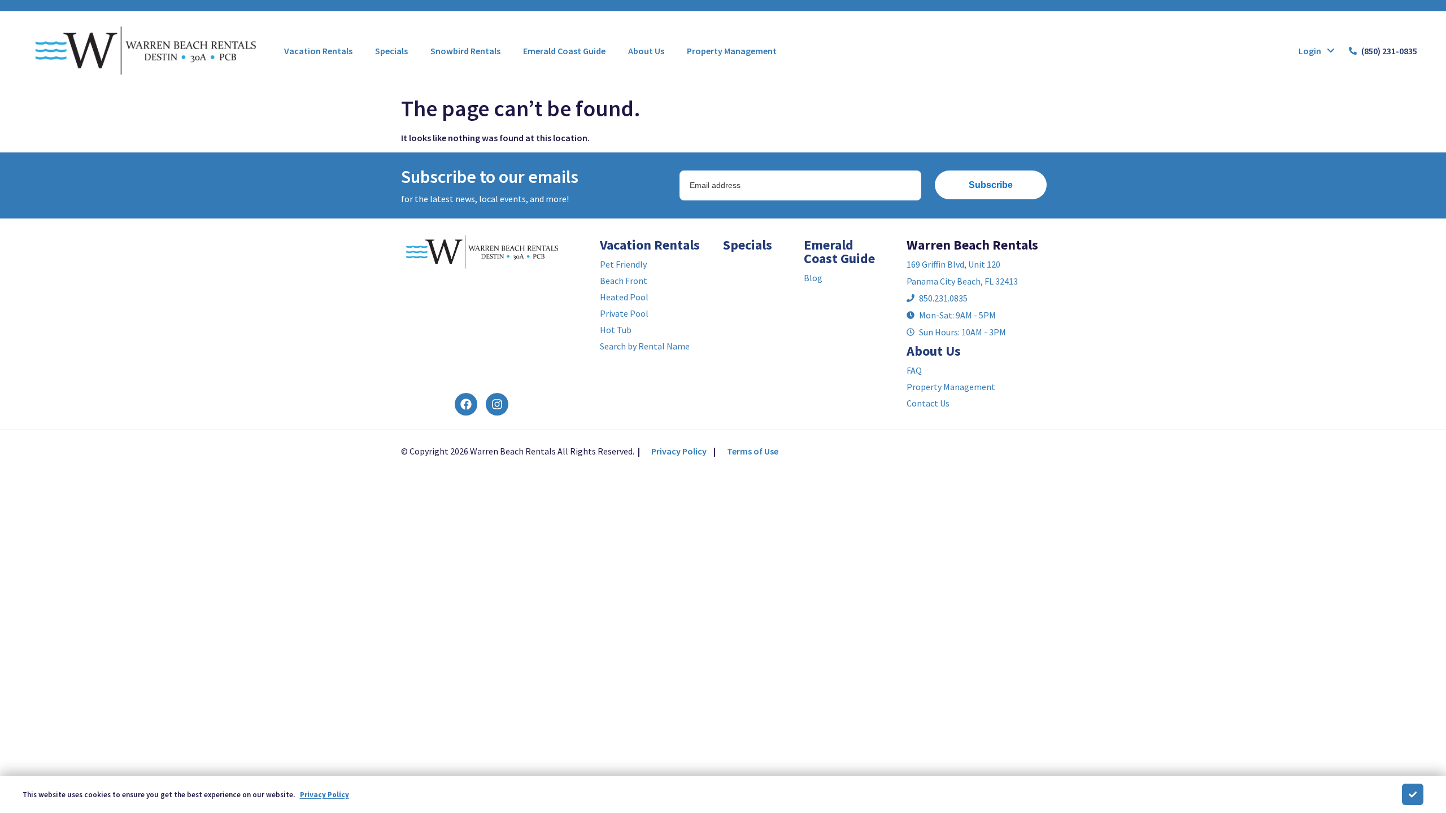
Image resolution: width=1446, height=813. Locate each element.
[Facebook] (466, 404)
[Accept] (1412, 794)
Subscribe (991, 185)
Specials (747, 244)
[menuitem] (318, 51)
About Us (934, 351)
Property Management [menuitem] (732, 50)
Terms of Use (752, 451)
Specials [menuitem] (391, 50)
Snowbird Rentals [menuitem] (465, 50)
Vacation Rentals (650, 244)
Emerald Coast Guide (839, 251)
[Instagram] (497, 404)
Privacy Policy (679, 451)
